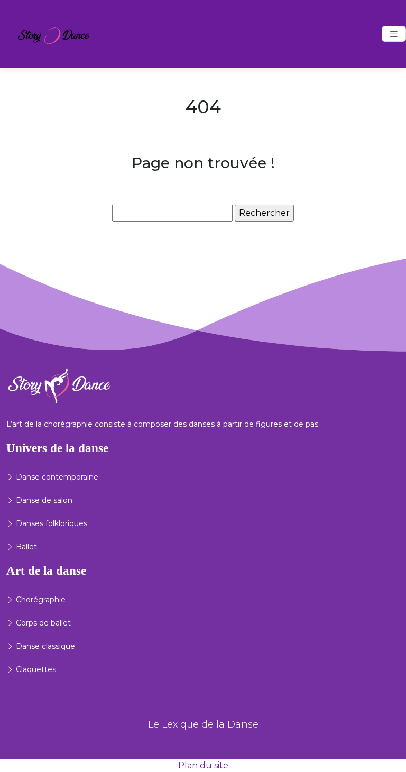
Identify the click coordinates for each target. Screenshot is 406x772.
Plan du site (203, 765)
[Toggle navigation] (394, 34)
